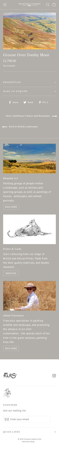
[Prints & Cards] (29, 229)
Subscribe (10, 405)
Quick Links (11, 431)
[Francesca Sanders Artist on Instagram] (54, 375)
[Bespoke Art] (29, 158)
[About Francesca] (29, 296)
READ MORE (11, 207)
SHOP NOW (11, 273)
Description (12, 82)
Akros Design (30, 442)
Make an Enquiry (15, 91)
